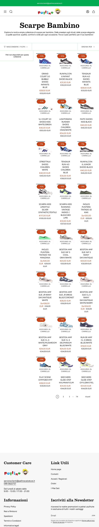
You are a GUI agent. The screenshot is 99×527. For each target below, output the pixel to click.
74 (77, 397)
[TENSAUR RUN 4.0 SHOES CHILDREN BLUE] (66, 150)
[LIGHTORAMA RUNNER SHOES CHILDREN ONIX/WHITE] (66, 108)
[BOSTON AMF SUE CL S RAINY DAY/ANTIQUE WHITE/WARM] (86, 281)
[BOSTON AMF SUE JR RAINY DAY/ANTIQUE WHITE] (45, 281)
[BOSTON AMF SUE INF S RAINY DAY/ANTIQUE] (86, 238)
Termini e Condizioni (12, 521)
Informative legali (11, 525)
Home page (56, 469)
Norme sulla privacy (88, 520)
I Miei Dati (55, 488)
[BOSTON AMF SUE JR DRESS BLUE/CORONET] (66, 281)
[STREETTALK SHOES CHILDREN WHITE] (45, 150)
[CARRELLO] (94, 11)
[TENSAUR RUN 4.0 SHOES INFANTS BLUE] (86, 62)
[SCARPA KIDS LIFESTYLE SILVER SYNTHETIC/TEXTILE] (45, 193)
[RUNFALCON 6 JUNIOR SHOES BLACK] (86, 150)
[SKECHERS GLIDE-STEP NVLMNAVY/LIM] (66, 366)
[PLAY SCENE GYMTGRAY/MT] (45, 366)
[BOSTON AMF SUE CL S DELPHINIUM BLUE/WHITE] (66, 326)
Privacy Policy (10, 506)
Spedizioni (8, 516)
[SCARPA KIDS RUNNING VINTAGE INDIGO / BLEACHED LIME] (66, 193)
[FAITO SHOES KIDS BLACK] (86, 108)
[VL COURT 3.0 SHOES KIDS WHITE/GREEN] (45, 108)
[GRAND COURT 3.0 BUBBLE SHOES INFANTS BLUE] (45, 62)
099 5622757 (10, 483)
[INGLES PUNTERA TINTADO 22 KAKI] (86, 193)
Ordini (53, 483)
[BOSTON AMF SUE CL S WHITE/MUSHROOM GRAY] (45, 326)
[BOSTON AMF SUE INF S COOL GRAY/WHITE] (66, 238)
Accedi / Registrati (59, 479)
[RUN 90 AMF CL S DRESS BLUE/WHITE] (86, 326)
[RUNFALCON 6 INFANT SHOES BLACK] (66, 62)
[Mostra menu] (5, 11)
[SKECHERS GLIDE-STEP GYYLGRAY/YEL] (86, 366)
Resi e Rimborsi (10, 511)
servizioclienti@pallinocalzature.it (19, 481)
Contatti (54, 474)
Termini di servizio (58, 522)
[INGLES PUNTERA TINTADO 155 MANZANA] (45, 238)
